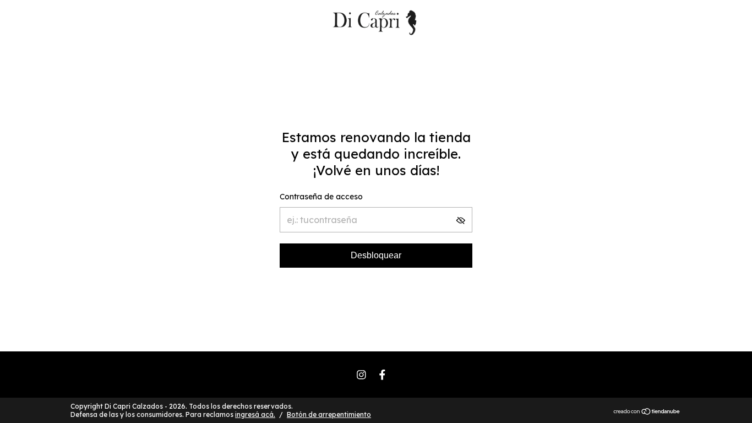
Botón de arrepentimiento (329, 414)
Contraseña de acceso (321, 197)
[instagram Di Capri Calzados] (361, 375)
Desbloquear (376, 255)
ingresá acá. (255, 414)
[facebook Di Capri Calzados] (382, 375)
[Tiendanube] (647, 411)
